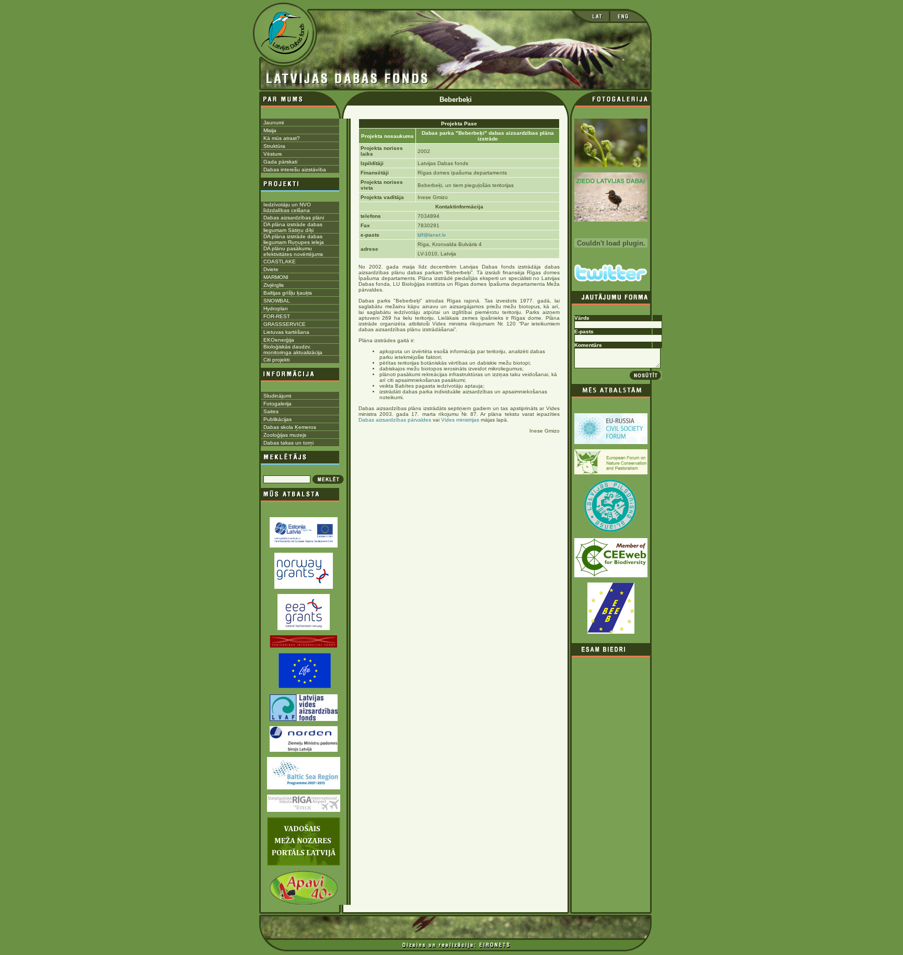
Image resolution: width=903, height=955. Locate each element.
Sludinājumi (277, 396)
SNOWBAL (276, 301)
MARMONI (275, 277)
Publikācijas (277, 419)
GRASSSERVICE (284, 324)
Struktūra (274, 146)
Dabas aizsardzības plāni (293, 217)
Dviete (271, 269)
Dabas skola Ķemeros (289, 427)
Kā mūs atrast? (281, 138)
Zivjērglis (273, 285)
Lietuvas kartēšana (286, 332)
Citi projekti (276, 360)
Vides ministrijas (461, 420)
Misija (269, 130)
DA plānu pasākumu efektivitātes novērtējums (293, 251)
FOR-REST (276, 316)
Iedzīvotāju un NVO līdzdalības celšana (287, 207)
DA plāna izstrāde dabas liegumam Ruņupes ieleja (293, 239)
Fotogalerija (277, 403)
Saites (271, 411)
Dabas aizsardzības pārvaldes (394, 420)
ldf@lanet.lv (432, 235)
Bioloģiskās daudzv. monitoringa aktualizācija (292, 349)
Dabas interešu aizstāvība (294, 169)
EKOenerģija (278, 340)
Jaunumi (273, 122)
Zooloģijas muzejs (284, 435)
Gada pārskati (280, 162)
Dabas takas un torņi (288, 443)
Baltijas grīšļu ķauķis (287, 293)
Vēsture (272, 154)
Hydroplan (275, 308)
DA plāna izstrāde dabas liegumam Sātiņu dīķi (292, 227)
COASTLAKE (279, 261)
